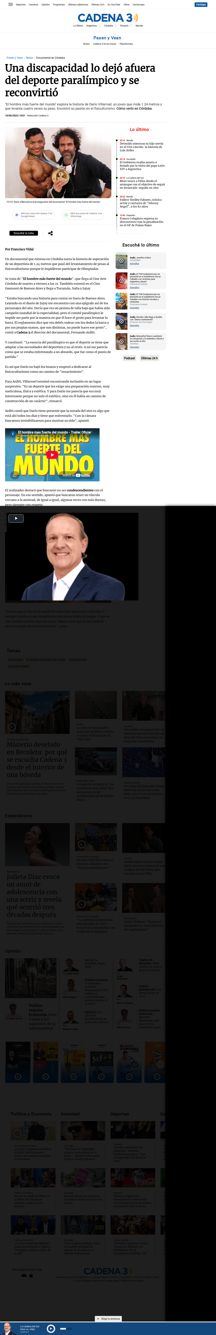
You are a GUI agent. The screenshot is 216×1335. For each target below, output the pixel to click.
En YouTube (114, 4)
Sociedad (130, 159)
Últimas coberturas (78, 4)
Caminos (33, 4)
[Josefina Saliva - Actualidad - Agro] (121, 260)
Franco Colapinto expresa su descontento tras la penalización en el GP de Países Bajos (141, 222)
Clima (126, 4)
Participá (201, 4)
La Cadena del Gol (135, 178)
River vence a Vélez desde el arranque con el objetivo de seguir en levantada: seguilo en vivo (142, 184)
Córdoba (108, 25)
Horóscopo (138, 4)
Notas (86, 44)
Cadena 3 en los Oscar (104, 44)
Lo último (140, 129)
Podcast (129, 358)
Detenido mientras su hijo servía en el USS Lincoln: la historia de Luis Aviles (141, 147)
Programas (59, 4)
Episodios (134, 263)
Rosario (124, 25)
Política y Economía (135, 234)
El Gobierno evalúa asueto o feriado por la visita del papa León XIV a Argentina (142, 166)
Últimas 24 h (97, 4)
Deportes (20, 4)
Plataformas (126, 44)
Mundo (139, 25)
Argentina (91, 25)
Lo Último (78, 25)
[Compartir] (50, 233)
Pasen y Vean (108, 37)
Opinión (46, 4)
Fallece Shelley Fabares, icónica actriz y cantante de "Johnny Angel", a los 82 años (141, 203)
